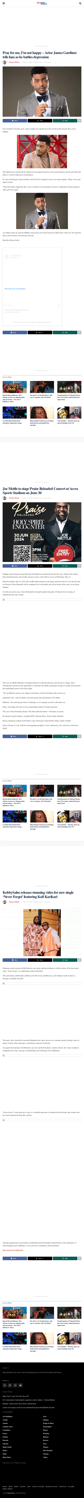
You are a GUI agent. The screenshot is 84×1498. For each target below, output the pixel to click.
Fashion (5, 1437)
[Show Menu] (4, 3)
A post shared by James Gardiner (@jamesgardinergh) (32, 322)
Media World (7, 1447)
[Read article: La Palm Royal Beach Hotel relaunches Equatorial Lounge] (15, 413)
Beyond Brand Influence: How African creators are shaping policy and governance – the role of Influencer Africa (14, 398)
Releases (45, 1437)
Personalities (47, 1426)
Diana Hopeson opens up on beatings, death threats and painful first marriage (42, 423)
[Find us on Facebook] (5, 1385)
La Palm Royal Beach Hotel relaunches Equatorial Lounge (12, 422)
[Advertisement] (43, 25)
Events (5, 1433)
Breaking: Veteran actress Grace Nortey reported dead (19, 1404)
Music (5, 1454)
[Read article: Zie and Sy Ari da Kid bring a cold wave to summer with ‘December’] (42, 387)
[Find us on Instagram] (15, 1385)
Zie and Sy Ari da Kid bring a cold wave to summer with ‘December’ (41, 396)
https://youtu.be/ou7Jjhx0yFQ (13, 1250)
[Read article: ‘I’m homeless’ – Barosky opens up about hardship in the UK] (69, 413)
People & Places (48, 1423)
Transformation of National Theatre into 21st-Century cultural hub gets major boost (68, 397)
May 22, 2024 (27, 498)
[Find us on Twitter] (10, 1385)
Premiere (46, 1433)
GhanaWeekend (11, 1493)
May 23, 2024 (27, 62)
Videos (45, 1457)
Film (29, 1486)
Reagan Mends (14, 62)
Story (45, 1443)
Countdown (6, 1430)
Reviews (45, 1440)
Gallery (71, 1486)
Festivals (5, 1440)
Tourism (46, 1454)
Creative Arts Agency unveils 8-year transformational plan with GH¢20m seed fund (28, 1407)
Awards (5, 1423)
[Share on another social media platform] (79, 120)
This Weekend (47, 1450)
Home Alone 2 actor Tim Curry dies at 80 (16, 1396)
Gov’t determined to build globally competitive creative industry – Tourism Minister (29, 1400)
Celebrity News (8, 1426)
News (44, 1416)
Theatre (45, 1447)
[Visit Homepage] (42, 3)
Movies (5, 1450)
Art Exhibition (7, 1416)
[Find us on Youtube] (20, 1385)
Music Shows (7, 1457)
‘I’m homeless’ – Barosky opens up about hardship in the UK (68, 422)
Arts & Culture (38, 1486)
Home (5, 1486)
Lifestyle (5, 1443)
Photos (45, 1430)
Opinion (46, 1420)
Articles (5, 1420)
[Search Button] (80, 3)
